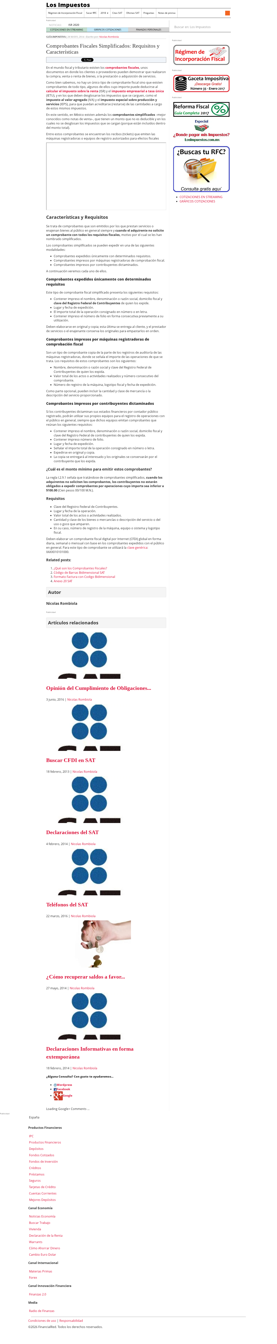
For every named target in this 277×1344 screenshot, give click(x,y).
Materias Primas (40, 1271)
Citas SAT (117, 12)
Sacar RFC (91, 12)
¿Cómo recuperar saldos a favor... (85, 977)
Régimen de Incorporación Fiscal (65, 12)
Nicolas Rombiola (109, 36)
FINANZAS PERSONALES (148, 29)
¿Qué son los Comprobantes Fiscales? (80, 568)
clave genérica (137, 547)
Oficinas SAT (132, 12)
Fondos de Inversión (43, 1161)
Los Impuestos (68, 5)
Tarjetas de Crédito (42, 1187)
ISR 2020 (73, 25)
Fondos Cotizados (41, 1155)
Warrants (35, 1242)
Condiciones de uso (42, 1321)
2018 (103, 12)
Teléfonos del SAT (67, 905)
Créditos (34, 1168)
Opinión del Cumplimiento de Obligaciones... (98, 688)
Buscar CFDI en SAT (70, 760)
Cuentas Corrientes (42, 1193)
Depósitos (36, 1149)
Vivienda (34, 1229)
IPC (31, 1136)
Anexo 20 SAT (63, 581)
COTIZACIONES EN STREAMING (66, 29)
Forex (32, 1277)
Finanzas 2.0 (37, 1294)
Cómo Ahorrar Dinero (44, 1248)
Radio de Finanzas (41, 1311)
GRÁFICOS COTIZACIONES (107, 29)
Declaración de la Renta (45, 1235)
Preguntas (148, 12)
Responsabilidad (71, 1321)
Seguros (34, 1180)
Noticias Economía (41, 1216)
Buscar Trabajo (39, 1223)
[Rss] (227, 13)
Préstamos (36, 1174)
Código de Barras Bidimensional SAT (79, 573)
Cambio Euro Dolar (42, 1254)
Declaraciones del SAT (72, 832)
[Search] (226, 27)
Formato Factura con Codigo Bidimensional (84, 577)
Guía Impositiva (56, 36)
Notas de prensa (166, 12)
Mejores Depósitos (42, 1200)
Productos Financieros (44, 1142)
